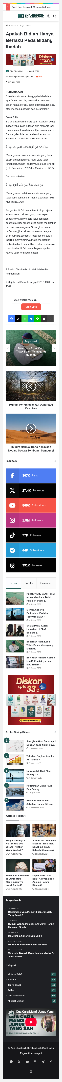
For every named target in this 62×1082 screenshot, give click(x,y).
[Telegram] (31, 318)
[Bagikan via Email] (44, 318)
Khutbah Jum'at (16, 1001)
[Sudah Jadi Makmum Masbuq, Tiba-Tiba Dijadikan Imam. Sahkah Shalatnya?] (44, 830)
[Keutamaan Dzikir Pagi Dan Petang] (15, 790)
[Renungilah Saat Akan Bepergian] (15, 775)
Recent (13, 583)
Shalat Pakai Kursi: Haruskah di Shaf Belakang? (37, 629)
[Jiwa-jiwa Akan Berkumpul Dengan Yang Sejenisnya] (15, 746)
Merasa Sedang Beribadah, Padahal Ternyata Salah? (37, 613)
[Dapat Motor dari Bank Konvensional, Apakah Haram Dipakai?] (44, 865)
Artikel (11, 990)
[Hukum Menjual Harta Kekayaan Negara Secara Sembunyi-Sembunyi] (31, 429)
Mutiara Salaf (15, 974)
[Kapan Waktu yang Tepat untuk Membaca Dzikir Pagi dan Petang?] (15, 598)
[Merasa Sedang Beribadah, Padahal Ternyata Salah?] (15, 614)
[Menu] (7, 17)
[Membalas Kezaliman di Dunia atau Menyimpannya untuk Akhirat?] (18, 865)
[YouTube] (27, 1062)
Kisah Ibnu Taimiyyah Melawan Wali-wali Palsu (34, 7)
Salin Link (31, 306)
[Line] (37, 318)
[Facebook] (11, 318)
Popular (29, 583)
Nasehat (12, 979)
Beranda (12, 25)
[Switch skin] (48, 17)
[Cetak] (50, 318)
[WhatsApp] (24, 318)
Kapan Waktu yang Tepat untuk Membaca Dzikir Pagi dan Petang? (40, 597)
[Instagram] (35, 1062)
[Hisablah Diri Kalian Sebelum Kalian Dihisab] (15, 805)
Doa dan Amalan (16, 995)
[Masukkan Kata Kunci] (54, 17)
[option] (31, 348)
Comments (46, 583)
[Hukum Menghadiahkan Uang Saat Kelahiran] (31, 386)
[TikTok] (51, 1062)
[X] (18, 318)
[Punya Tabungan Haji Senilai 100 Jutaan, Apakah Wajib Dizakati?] (18, 830)
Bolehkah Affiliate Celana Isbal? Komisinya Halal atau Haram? (31, 351)
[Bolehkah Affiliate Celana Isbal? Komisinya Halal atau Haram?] (15, 662)
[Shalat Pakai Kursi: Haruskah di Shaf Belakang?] (15, 630)
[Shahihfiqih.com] (31, 16)
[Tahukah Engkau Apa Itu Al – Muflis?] (15, 760)
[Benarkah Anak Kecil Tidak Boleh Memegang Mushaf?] (15, 646)
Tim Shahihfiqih (17, 71)
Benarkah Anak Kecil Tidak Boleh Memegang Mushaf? (39, 645)
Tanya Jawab (25, 25)
